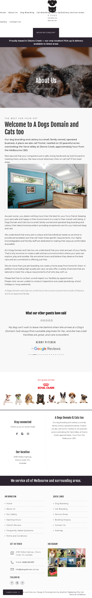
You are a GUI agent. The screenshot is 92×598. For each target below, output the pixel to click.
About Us (13, 12)
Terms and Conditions (16, 536)
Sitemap (59, 530)
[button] (35, 354)
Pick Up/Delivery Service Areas (68, 12)
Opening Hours (13, 520)
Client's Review (13, 525)
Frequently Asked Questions (19, 530)
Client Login (11, 592)
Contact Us (15, 22)
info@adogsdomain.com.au (27, 569)
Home (3, 12)
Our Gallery (11, 514)
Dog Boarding (27, 12)
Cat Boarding (43, 12)
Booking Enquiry (46, 32)
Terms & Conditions (77, 594)
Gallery (3, 22)
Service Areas (61, 514)
